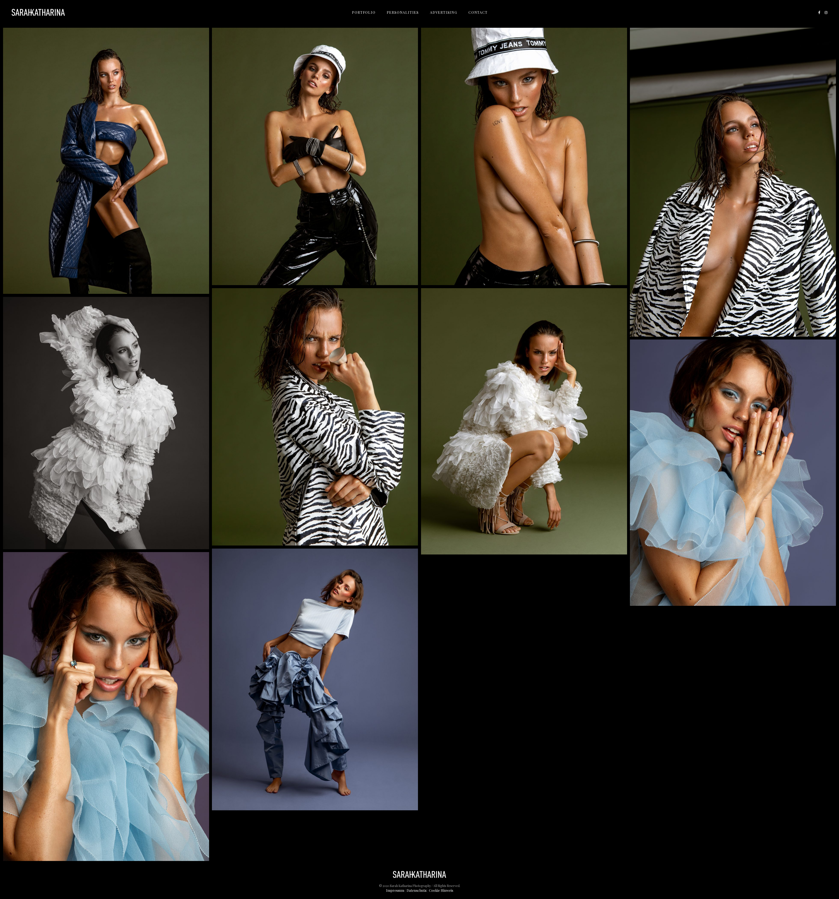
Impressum (395, 890)
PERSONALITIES (403, 12)
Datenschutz (416, 890)
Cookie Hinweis (441, 890)
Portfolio (363, 12)
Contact (478, 12)
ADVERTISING (443, 12)
